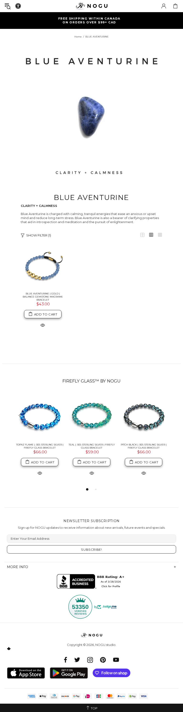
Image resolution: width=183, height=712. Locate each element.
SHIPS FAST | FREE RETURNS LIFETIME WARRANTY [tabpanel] (93, 20)
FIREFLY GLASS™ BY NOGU (91, 381)
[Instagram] (90, 660)
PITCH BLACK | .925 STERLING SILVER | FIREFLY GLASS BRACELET (144, 446)
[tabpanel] (40, 439)
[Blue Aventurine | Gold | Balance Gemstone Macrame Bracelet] (43, 266)
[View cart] (175, 6)
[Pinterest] (103, 660)
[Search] (7, 6)
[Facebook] (65, 660)
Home (78, 36)
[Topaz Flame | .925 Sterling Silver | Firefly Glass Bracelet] (39, 416)
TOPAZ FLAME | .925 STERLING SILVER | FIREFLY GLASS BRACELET (39, 446)
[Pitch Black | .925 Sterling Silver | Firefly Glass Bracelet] (143, 416)
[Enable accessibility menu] (18, 6)
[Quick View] (43, 325)
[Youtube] (116, 660)
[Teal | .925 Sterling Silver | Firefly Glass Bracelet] (91, 416)
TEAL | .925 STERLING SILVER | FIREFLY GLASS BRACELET (92, 446)
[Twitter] (77, 660)
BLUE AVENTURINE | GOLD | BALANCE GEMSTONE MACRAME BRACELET (43, 296)
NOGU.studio (91, 6)
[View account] (164, 6)
